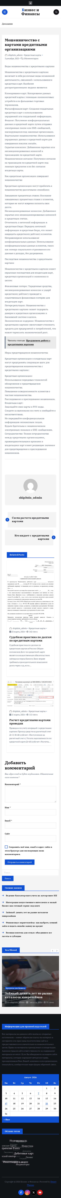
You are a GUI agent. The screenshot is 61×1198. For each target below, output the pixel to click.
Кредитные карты (32, 55)
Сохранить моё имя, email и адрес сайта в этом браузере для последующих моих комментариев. (28, 851)
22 (47, 1103)
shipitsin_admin (15, 55)
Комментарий (13, 784)
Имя (8, 807)
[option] (30, 981)
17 (6, 1103)
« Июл (7, 1119)
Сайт (7, 833)
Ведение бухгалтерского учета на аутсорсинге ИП (31, 895)
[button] (53, 951)
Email (8, 820)
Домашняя (7, 23)
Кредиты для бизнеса (15, 984)
